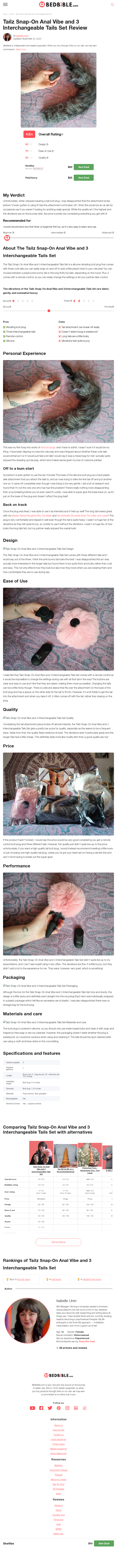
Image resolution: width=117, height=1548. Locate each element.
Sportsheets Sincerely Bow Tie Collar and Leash (82, 515)
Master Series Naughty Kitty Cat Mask (32, 515)
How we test (58, 1430)
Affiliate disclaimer (58, 1448)
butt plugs (56, 1279)
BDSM (58, 1529)
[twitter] (50, 1408)
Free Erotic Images (58, 1470)
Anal (59, 1524)
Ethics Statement (59, 1453)
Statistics (58, 1465)
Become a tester (58, 1479)
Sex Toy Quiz (58, 1484)
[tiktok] (84, 1408)
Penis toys (58, 1519)
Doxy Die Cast (87, 1341)
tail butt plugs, (48, 447)
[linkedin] (76, 1408)
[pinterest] (58, 1408)
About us (58, 1425)
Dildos (58, 1510)
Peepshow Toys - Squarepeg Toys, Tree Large (90, 1170)
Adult (58, 1493)
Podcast (58, 1474)
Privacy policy (58, 1444)
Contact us (59, 1434)
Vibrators (58, 1505)
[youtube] (32, 1408)
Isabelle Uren (22, 35)
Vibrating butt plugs (92, 1279)
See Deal (83, 167)
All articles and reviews (73, 1347)
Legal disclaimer (58, 1439)
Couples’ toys (58, 1515)
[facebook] (41, 1408)
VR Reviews (58, 1489)
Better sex (58, 1533)
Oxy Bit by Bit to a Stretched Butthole (65, 1170)
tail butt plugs (23, 1279)
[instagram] (67, 1408)
